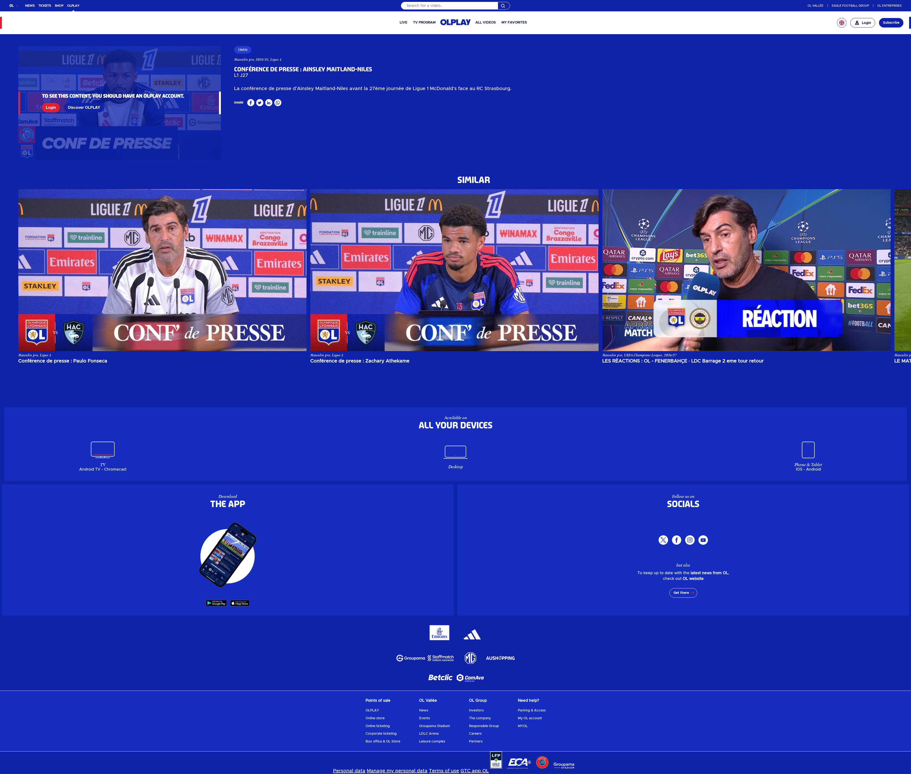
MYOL (523, 726)
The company (480, 718)
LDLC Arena (429, 733)
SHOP (59, 5)
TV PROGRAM (424, 22)
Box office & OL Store (383, 741)
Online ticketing (378, 726)
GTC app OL (474, 771)
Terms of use (444, 771)
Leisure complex (432, 741)
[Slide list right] (882, 270)
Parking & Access (532, 710)
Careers (475, 733)
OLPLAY (372, 710)
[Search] (455, 5)
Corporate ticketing (381, 733)
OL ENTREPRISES (889, 5)
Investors (476, 710)
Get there (681, 593)
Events (424, 718)
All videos (485, 22)
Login (51, 108)
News (423, 710)
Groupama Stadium (434, 726)
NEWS (30, 5)
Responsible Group (484, 726)
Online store (375, 718)
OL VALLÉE (815, 5)
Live (403, 22)
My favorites (514, 22)
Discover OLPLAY (84, 108)
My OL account (530, 718)
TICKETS (44, 5)
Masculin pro (244, 59)
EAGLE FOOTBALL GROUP (850, 5)
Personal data (349, 771)
